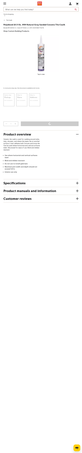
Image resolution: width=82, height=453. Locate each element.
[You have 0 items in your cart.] (77, 3)
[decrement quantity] (6, 124)
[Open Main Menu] (4, 3)
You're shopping (8, 14)
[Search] (76, 9)
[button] (70, 3)
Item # (22, 28)
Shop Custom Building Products (16, 31)
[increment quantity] (15, 124)
